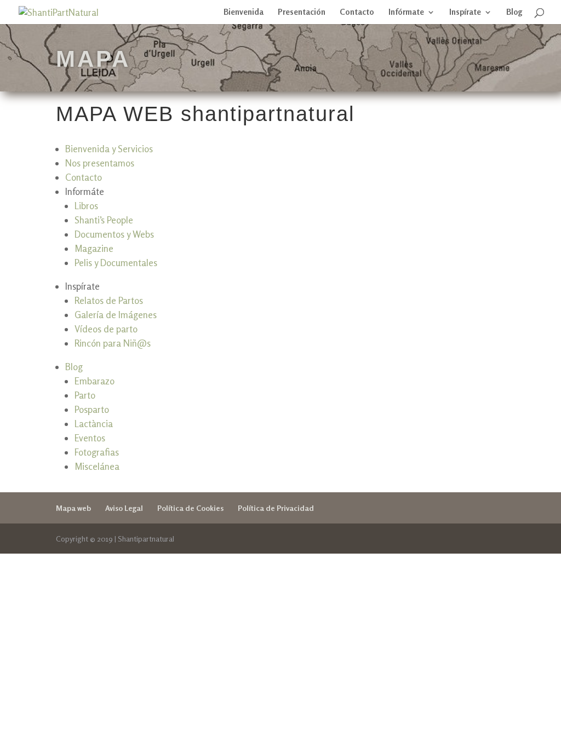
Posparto (92, 409)
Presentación (301, 12)
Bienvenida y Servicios (109, 148)
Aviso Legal (124, 508)
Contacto (357, 12)
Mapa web (73, 508)
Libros (86, 205)
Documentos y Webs (114, 234)
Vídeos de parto (106, 329)
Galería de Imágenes (116, 314)
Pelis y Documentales (116, 262)
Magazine (94, 248)
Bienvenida (244, 12)
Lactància (94, 423)
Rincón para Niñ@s (113, 343)
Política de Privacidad (276, 508)
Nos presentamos (99, 163)
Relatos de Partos (109, 300)
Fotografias (97, 452)
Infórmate (406, 12)
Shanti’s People (104, 220)
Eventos (90, 438)
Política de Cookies (190, 508)
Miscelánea (97, 466)
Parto (85, 395)
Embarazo (95, 381)
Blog (514, 12)
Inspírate (465, 12)
